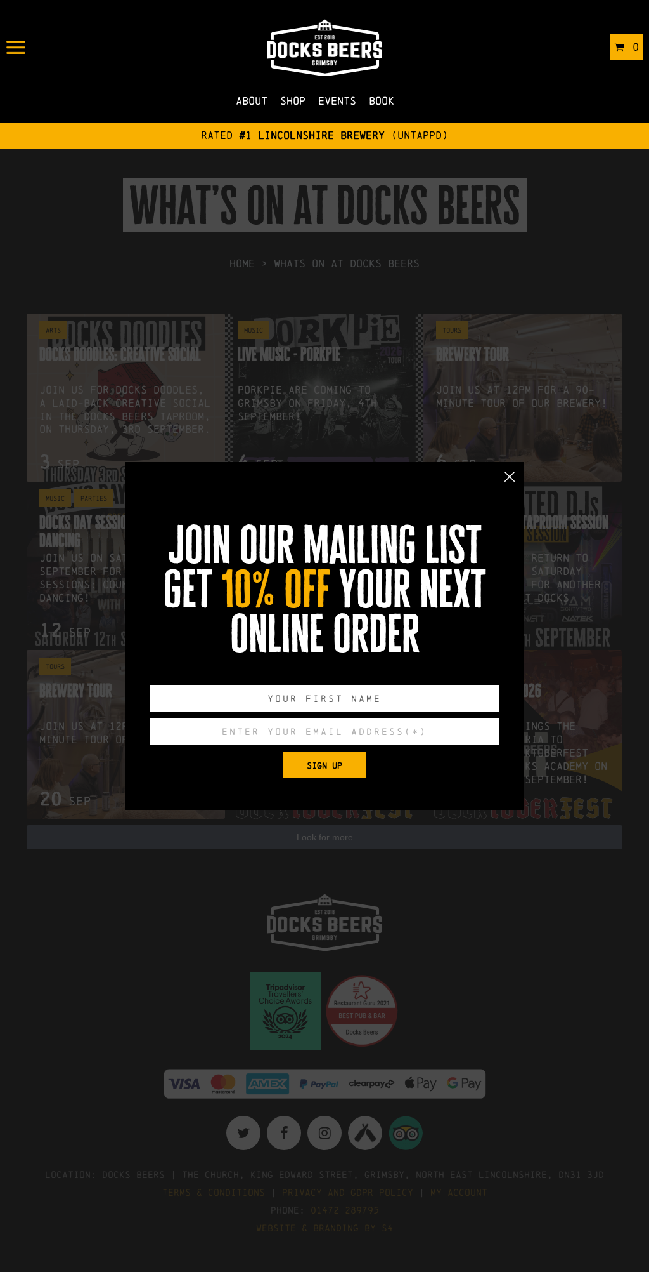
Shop (292, 101)
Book (381, 101)
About (251, 101)
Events (337, 101)
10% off (275, 589)
